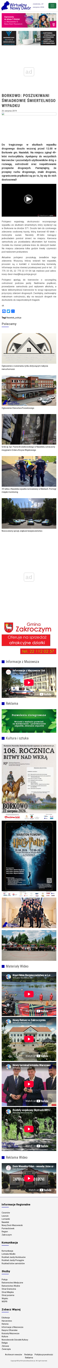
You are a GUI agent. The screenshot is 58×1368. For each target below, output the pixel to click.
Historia (5, 1324)
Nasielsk (10, 317)
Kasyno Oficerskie (9, 1330)
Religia (5, 1343)
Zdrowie (5, 1346)
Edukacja (6, 1318)
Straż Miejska (8, 1292)
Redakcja (28, 1354)
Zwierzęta (6, 1349)
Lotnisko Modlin (8, 1254)
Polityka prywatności (44, 1354)
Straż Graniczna (9, 1289)
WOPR (4, 1301)
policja (18, 317)
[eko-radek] (29, 721)
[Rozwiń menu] (52, 6)
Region (5, 1231)
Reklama (29, 1358)
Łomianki (6, 1219)
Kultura (5, 1336)
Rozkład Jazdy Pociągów (13, 1260)
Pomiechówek (8, 1228)
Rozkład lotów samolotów (13, 1263)
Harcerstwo (7, 1321)
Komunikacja (7, 1251)
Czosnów (6, 1213)
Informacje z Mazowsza (12, 1327)
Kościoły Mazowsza (10, 1333)
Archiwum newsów (13, 1354)
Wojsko (5, 1298)
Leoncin (5, 1216)
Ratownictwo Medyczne (12, 1283)
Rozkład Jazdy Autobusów (14, 1257)
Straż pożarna (8, 1295)
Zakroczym (7, 1235)
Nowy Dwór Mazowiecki (12, 1225)
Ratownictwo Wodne (11, 1286)
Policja (4, 1279)
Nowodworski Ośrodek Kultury (15, 1340)
